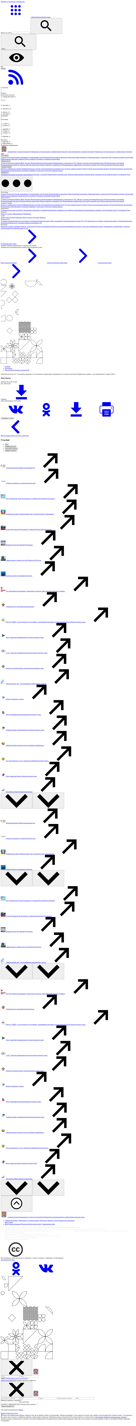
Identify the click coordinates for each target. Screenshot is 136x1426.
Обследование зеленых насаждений (121, 157)
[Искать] (46, 26)
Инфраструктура (11, 446)
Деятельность (6, 161)
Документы (5, 172)
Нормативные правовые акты (57, 174)
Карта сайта (9, 1222)
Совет (56, 1220)
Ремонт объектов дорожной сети (51, 165)
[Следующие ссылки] (48, 801)
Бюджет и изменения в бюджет (11, 169)
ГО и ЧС (84, 221)
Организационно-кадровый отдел (52, 169)
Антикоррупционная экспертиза (12, 174)
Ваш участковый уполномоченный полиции (66, 221)
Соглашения (122, 174)
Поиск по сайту (6, 33)
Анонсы (10, 214)
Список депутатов (33, 217)
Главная (7, 366)
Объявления (27, 214)
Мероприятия (17, 214)
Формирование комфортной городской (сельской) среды (82, 165)
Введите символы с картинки (11, 1400)
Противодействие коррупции (30, 165)
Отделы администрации (73, 169)
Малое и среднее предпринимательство (90, 163)
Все (7, 444)
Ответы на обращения (43, 226)
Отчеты (84, 169)
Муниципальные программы (114, 163)
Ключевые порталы (11, 448)
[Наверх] (16, 1204)
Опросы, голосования (28, 226)
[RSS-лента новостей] (16, 84)
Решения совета (111, 174)
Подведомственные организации (121, 169)
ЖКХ (22, 163)
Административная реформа (10, 163)
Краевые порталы (11, 450)
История (45, 157)
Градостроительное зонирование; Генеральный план (24, 157)
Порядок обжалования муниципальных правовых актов (87, 174)
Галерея (3, 157)
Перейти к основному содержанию (13, 2)
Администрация (6, 167)
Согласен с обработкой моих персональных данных (18, 1404)
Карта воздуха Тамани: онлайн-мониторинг (102, 221)
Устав (128, 174)
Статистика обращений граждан (92, 226)
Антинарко (25, 221)
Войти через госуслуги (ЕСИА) (17, 1378)
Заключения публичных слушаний (35, 174)
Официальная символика (9, 159)
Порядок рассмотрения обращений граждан (66, 226)
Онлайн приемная (14, 226)
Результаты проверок (28, 170)
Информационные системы (31, 169)
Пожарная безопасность (9, 223)
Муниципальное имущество (58, 157)
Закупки (27, 163)
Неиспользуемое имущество (78, 157)
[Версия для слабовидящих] (16, 58)
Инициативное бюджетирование (42, 163)
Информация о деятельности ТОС (65, 163)
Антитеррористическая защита (39, 221)
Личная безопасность (125, 221)
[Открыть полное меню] (16, 183)
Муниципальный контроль (10, 165)
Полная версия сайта (8, 1260)
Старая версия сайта (48, 1224)
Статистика (40, 170)
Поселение (5, 155)
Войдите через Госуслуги (9, 1413)
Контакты (4, 226)
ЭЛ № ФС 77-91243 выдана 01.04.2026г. (61, 1231)
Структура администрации (53, 170)
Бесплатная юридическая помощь (112, 165)
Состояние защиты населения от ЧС (29, 223)
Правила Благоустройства (27, 159)
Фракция (43, 217)
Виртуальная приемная (13, 1224)
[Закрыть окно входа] (16, 1367)
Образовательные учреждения (98, 157)
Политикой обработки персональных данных (110, 1417)
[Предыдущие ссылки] (16, 801)
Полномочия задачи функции (11, 170)
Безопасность (62, 1220)
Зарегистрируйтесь (7, 1380)
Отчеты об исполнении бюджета (98, 169)
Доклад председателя (8, 217)
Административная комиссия (11, 221)
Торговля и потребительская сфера (48, 159)
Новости (4, 214)
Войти (3, 68)
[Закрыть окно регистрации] (16, 1389)
